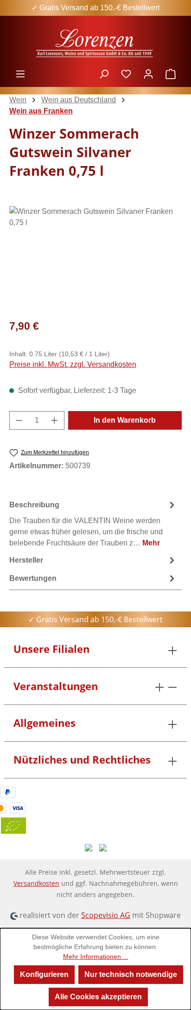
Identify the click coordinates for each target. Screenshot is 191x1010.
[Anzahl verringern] (19, 420)
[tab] (93, 523)
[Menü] (20, 74)
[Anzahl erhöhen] (54, 420)
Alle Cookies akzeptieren (98, 997)
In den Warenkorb (125, 420)
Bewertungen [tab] (33, 578)
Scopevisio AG (105, 915)
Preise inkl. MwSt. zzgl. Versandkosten (72, 364)
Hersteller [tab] (26, 560)
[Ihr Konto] (148, 74)
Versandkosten (36, 883)
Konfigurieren (44, 974)
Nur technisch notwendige (130, 974)
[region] (95, 258)
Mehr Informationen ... (95, 956)
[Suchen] (104, 74)
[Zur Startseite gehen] (95, 42)
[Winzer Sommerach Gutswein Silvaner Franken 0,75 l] (95, 258)
